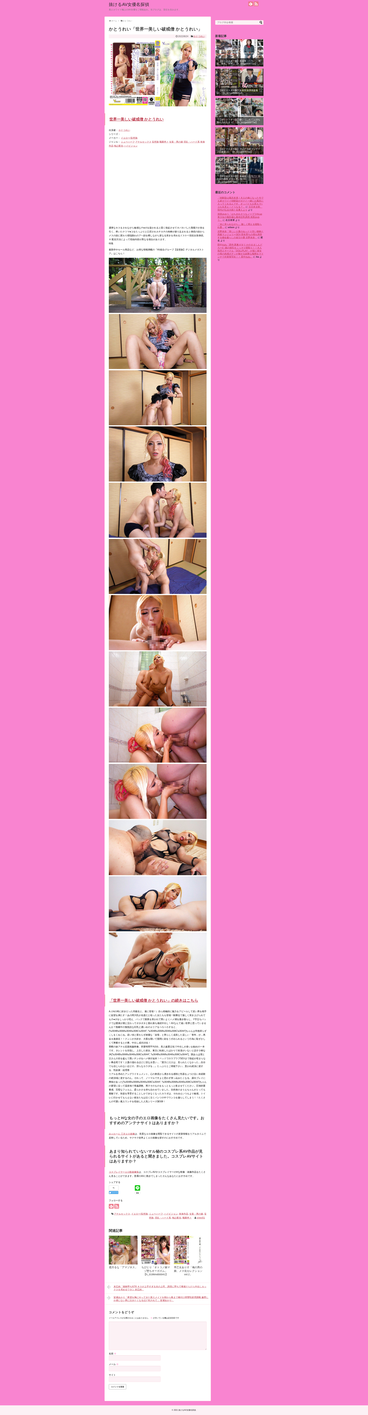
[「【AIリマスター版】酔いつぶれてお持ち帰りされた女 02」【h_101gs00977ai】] (239, 111)
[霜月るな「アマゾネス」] (123, 1250)
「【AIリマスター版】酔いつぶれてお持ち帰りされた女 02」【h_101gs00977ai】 (238, 121)
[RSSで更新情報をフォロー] (256, 3)
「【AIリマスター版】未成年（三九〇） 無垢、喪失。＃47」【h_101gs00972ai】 (239, 62)
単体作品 (183, 1214)
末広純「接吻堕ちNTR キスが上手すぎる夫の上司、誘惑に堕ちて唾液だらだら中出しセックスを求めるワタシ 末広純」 (160, 1288)
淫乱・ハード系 (192, 142)
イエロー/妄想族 (129, 138)
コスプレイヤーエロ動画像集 (124, 1172)
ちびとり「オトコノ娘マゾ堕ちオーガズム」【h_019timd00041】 (155, 1271)
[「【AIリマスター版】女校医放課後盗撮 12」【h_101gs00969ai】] (239, 82)
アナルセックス (143, 142)
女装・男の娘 (176, 142)
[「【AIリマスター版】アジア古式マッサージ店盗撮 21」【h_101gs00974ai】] (239, 141)
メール (114, 1364)
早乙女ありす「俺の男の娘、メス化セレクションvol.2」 (188, 1271)
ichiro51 (201, 1218)
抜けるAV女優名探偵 (129, 4)
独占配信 (118, 146)
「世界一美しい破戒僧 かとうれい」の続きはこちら (153, 1000)
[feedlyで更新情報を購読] (250, 3)
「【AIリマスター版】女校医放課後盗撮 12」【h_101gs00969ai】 (237, 91)
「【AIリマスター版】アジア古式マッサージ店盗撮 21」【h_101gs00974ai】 (238, 150)
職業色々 (164, 142)
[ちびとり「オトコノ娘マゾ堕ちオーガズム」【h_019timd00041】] (155, 1250)
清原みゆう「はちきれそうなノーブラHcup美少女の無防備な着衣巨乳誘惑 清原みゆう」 (239, 217)
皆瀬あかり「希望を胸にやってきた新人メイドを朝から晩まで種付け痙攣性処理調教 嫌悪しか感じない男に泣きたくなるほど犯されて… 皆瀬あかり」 (161, 1299)
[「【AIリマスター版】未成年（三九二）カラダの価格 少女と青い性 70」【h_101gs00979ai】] (239, 170)
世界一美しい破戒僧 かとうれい (136, 119)
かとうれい (199, 36)
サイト (112, 1375)
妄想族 (155, 142)
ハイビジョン (131, 146)
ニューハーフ (128, 142)
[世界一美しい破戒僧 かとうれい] (158, 312)
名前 (112, 1353)
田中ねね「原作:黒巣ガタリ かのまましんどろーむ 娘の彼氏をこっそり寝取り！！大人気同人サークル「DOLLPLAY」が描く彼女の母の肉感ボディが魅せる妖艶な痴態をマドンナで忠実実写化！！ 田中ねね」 (240, 251)
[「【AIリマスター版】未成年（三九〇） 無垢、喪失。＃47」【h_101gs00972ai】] (239, 52)
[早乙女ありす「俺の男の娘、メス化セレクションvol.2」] (188, 1250)
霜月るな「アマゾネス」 (123, 1267)
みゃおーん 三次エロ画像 (122, 1134)
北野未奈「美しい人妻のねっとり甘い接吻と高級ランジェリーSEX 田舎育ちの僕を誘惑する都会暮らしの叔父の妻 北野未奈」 (240, 234)
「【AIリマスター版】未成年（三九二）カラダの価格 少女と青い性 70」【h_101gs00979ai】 (238, 179)
